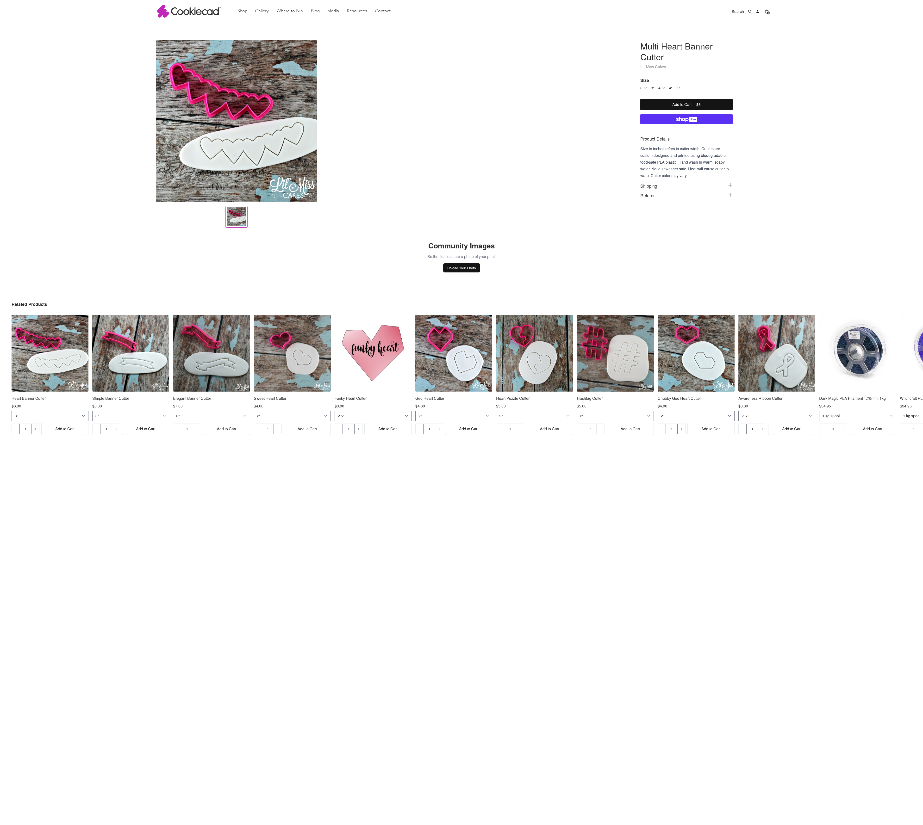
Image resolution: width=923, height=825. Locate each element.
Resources (357, 11)
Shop (242, 11)
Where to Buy (289, 11)
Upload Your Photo (461, 267)
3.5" (643, 88)
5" (678, 88)
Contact (383, 11)
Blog (315, 11)
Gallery (262, 11)
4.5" (661, 88)
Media (333, 11)
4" (671, 88)
